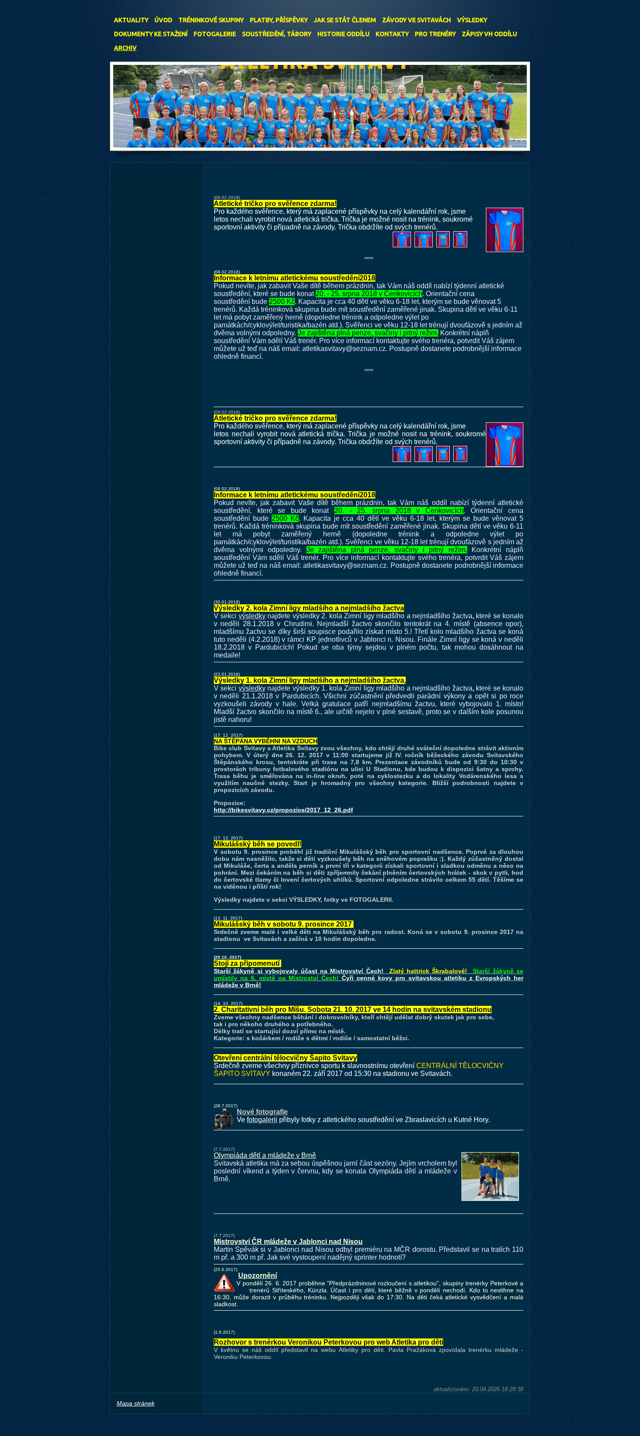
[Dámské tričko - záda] (443, 245)
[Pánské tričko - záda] (423, 245)
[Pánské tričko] (402, 245)
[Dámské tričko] (460, 245)
